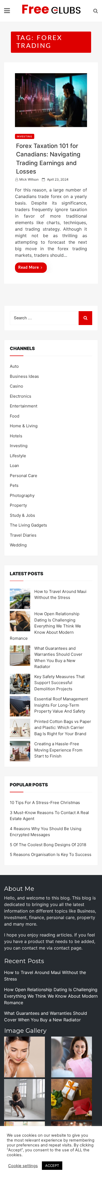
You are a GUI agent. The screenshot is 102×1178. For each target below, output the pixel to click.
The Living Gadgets (28, 525)
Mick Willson (29, 179)
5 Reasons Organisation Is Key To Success (50, 854)
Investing (24, 136)
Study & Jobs (22, 515)
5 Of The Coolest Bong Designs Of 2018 (48, 844)
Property (18, 505)
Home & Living (24, 425)
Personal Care (23, 475)
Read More (28, 268)
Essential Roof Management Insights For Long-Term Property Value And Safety (61, 705)
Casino (16, 386)
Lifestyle (18, 455)
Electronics (20, 396)
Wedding (18, 545)
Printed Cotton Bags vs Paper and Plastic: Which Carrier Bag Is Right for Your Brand (62, 727)
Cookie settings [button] (23, 1165)
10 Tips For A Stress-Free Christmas (45, 802)
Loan (14, 465)
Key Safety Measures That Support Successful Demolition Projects (59, 682)
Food (14, 416)
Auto (14, 366)
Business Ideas (24, 376)
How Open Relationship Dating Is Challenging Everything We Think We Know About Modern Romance (45, 626)
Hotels (16, 435)
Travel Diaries (23, 535)
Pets (14, 485)
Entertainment (23, 406)
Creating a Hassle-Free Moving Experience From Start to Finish (58, 750)
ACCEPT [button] (52, 1165)
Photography (22, 495)
